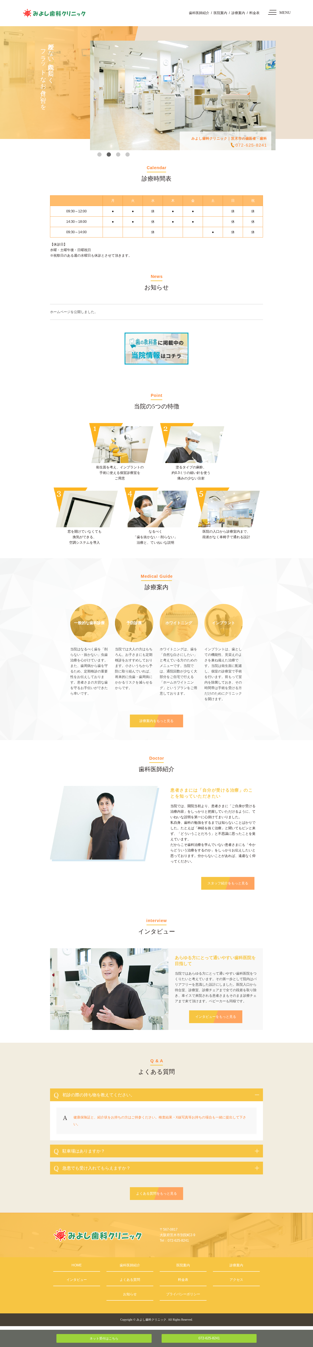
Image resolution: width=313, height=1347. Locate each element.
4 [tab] (127, 154)
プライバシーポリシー (183, 1294)
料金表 (254, 13)
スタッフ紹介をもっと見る (227, 883)
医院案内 (220, 13)
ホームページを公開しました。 (74, 312)
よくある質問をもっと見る (156, 1193)
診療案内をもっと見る (156, 721)
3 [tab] (118, 154)
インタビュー (76, 1279)
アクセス (236, 1279)
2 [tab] (109, 154)
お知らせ (130, 1294)
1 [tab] (99, 154)
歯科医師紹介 (199, 13)
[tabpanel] (183, 95)
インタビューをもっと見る (215, 1016)
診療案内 (238, 13)
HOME (77, 1265)
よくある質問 (130, 1279)
